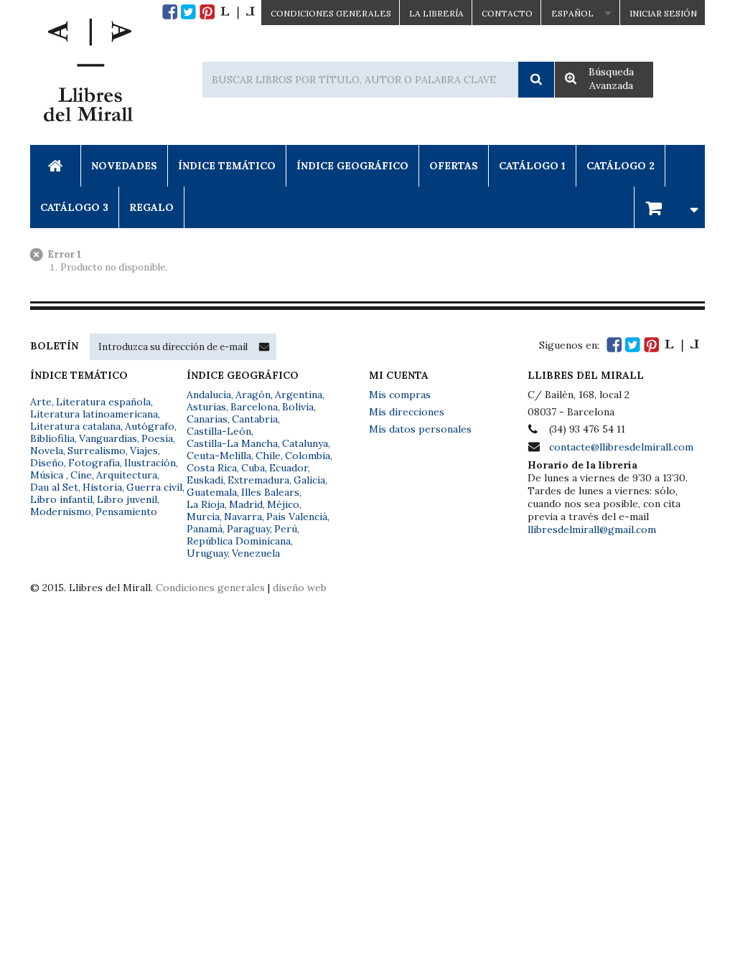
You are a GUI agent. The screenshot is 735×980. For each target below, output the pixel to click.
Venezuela (256, 553)
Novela (46, 450)
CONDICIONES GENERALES (331, 13)
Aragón (253, 394)
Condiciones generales (210, 587)
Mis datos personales (420, 429)
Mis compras (400, 394)
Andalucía (209, 394)
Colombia (307, 455)
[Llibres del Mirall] (87, 73)
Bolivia (298, 406)
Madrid (246, 504)
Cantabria (255, 419)
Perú (285, 528)
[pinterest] (207, 11)
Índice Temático (227, 165)
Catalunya (305, 443)
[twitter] (188, 11)
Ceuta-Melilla (219, 455)
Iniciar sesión (663, 13)
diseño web (300, 587)
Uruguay (207, 553)
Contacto (507, 13)
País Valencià (296, 516)
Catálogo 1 (532, 165)
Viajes (144, 450)
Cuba (253, 467)
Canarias (207, 419)
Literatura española (103, 401)
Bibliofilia (52, 438)
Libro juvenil (127, 499)
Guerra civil (154, 487)
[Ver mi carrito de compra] (670, 207)
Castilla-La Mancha (232, 443)
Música (48, 474)
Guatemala (212, 492)
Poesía (157, 438)
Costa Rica (212, 467)
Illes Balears (270, 492)
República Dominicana (239, 540)
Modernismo (60, 511)
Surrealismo (96, 450)
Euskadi (205, 479)
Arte (41, 401)
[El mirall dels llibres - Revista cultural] (237, 11)
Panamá (205, 528)
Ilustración (150, 462)
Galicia (309, 479)
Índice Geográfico (352, 165)
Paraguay (248, 528)
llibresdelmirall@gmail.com (592, 529)
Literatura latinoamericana (94, 413)
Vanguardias (108, 438)
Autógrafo (149, 426)
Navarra (243, 516)
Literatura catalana (75, 426)
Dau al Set (54, 487)
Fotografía (94, 462)
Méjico (283, 504)
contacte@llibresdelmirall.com (621, 446)
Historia (102, 487)
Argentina (298, 394)
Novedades (124, 165)
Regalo (151, 207)
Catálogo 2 (620, 165)
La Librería (436, 13)
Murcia (203, 516)
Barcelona (254, 406)
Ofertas (453, 165)
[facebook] (169, 11)
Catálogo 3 (74, 207)
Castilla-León (219, 431)
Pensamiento (126, 511)
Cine (81, 474)
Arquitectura (126, 474)
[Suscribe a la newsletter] (264, 346)
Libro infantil (61, 499)
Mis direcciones (406, 411)
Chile (268, 455)
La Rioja (206, 504)
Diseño (47, 462)
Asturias (206, 406)
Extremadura (258, 479)
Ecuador (288, 467)
